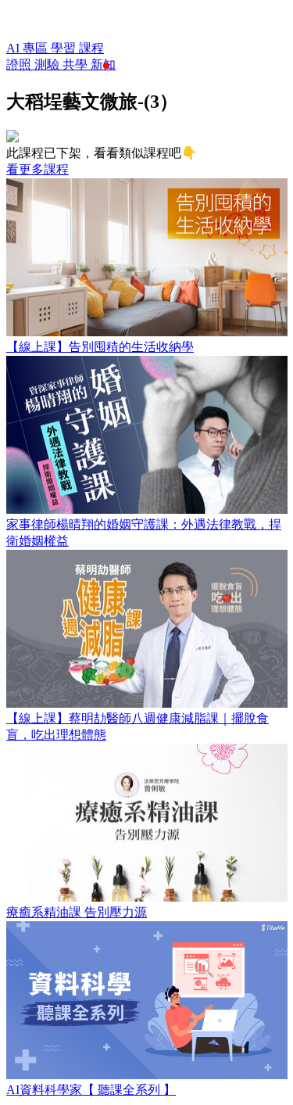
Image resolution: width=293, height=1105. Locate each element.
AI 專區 (28, 48)
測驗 (48, 64)
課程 (91, 48)
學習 (65, 48)
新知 (103, 64)
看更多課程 (37, 169)
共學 (77, 64)
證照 (20, 64)
